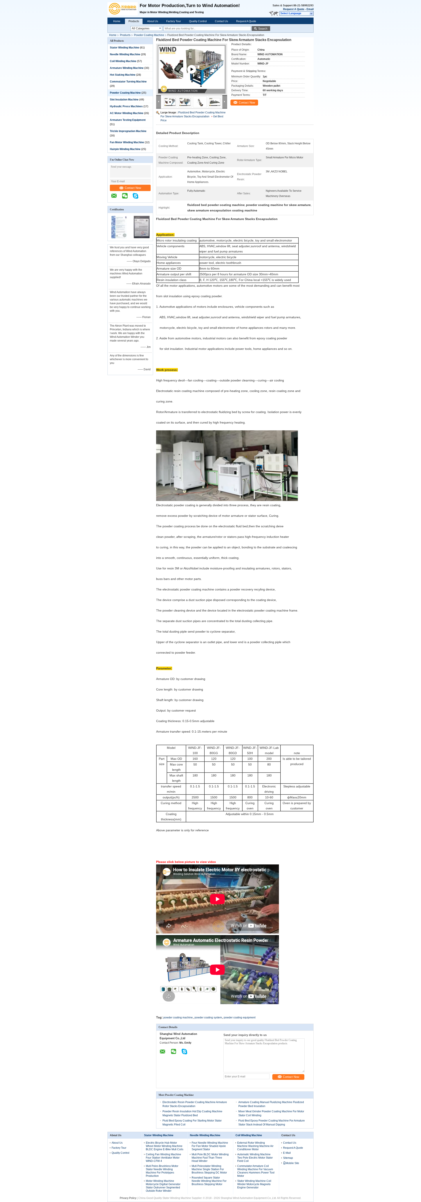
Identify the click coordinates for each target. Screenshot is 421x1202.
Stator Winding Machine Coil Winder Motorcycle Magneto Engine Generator (254, 1184)
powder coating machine (178, 1017)
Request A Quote (293, 9)
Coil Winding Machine (123, 61)
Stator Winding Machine (124, 47)
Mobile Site (292, 1163)
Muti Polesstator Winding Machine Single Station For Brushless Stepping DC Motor (209, 1169)
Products (133, 21)
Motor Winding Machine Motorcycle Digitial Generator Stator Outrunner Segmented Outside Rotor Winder (163, 1185)
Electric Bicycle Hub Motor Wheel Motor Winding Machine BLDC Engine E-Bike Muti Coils (164, 1146)
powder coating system (208, 1017)
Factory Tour (173, 21)
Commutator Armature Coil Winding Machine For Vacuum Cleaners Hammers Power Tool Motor (256, 1170)
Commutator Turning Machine (128, 81)
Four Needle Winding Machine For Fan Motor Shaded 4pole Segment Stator (210, 1146)
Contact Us (221, 21)
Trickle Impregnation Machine (128, 131)
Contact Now (133, 188)
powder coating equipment (239, 1017)
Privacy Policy (128, 1198)
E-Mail (287, 1152)
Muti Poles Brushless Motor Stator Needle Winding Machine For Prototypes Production (162, 1170)
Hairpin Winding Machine (125, 149)
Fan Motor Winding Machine (127, 142)
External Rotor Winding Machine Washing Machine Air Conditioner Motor (255, 1146)
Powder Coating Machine (149, 35)
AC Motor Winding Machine (126, 113)
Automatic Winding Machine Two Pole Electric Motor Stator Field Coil (255, 1158)
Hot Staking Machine (123, 74)
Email (310, 9)
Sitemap (288, 1157)
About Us (152, 21)
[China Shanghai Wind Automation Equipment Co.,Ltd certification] (119, 238)
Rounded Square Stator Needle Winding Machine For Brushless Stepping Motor (209, 1181)
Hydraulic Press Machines (126, 106)
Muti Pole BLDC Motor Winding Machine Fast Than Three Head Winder (210, 1158)
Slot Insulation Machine (124, 99)
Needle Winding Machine (125, 54)
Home (116, 21)
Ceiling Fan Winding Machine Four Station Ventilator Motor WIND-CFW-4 (163, 1158)
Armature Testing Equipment (128, 120)
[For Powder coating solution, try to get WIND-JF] (191, 74)
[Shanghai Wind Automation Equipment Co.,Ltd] (123, 9)
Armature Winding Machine (127, 68)
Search (262, 28)
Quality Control (198, 21)
